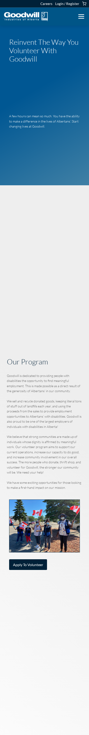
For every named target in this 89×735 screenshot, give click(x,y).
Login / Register (67, 4)
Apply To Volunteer (28, 564)
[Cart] (84, 4)
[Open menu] (81, 17)
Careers (46, 4)
